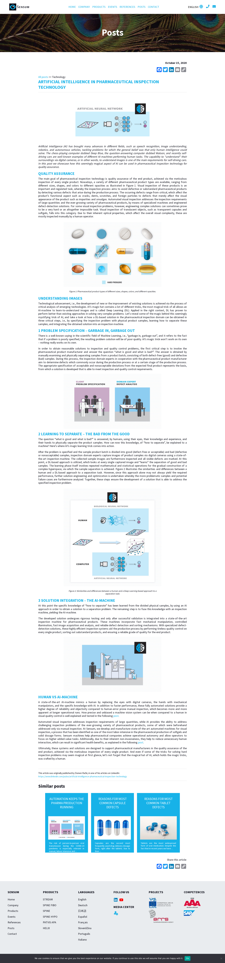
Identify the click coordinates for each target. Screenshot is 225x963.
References (127, 7)
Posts (141, 7)
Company (84, 7)
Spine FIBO (49, 905)
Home (72, 7)
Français (83, 922)
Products (98, 7)
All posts (43, 77)
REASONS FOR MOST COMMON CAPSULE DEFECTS (112, 803)
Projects (156, 892)
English (82, 899)
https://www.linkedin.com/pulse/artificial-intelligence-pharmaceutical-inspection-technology (82, 776)
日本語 (82, 911)
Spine (46, 911)
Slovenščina (84, 928)
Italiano (82, 939)
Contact (153, 7)
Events (112, 7)
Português (84, 934)
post (116, 716)
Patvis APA (49, 922)
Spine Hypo (50, 916)
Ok (187, 958)
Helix (46, 928)
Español (82, 916)
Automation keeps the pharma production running (66, 803)
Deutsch (82, 905)
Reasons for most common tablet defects (158, 803)
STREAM (48, 899)
